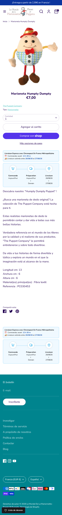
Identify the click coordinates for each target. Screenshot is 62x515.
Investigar (8, 420)
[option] (31, 56)
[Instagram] (9, 461)
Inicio (5, 21)
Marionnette (13, 109)
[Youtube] (14, 461)
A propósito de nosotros (17, 432)
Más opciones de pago (31, 143)
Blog (5, 449)
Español (35, 479)
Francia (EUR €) (13, 479)
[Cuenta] (49, 10)
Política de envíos (13, 437)
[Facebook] (4, 461)
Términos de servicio (15, 426)
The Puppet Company (12, 106)
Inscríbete (14, 402)
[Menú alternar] (3, 11)
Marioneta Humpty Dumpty (23, 21)
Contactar (8, 443)
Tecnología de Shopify (29, 507)
